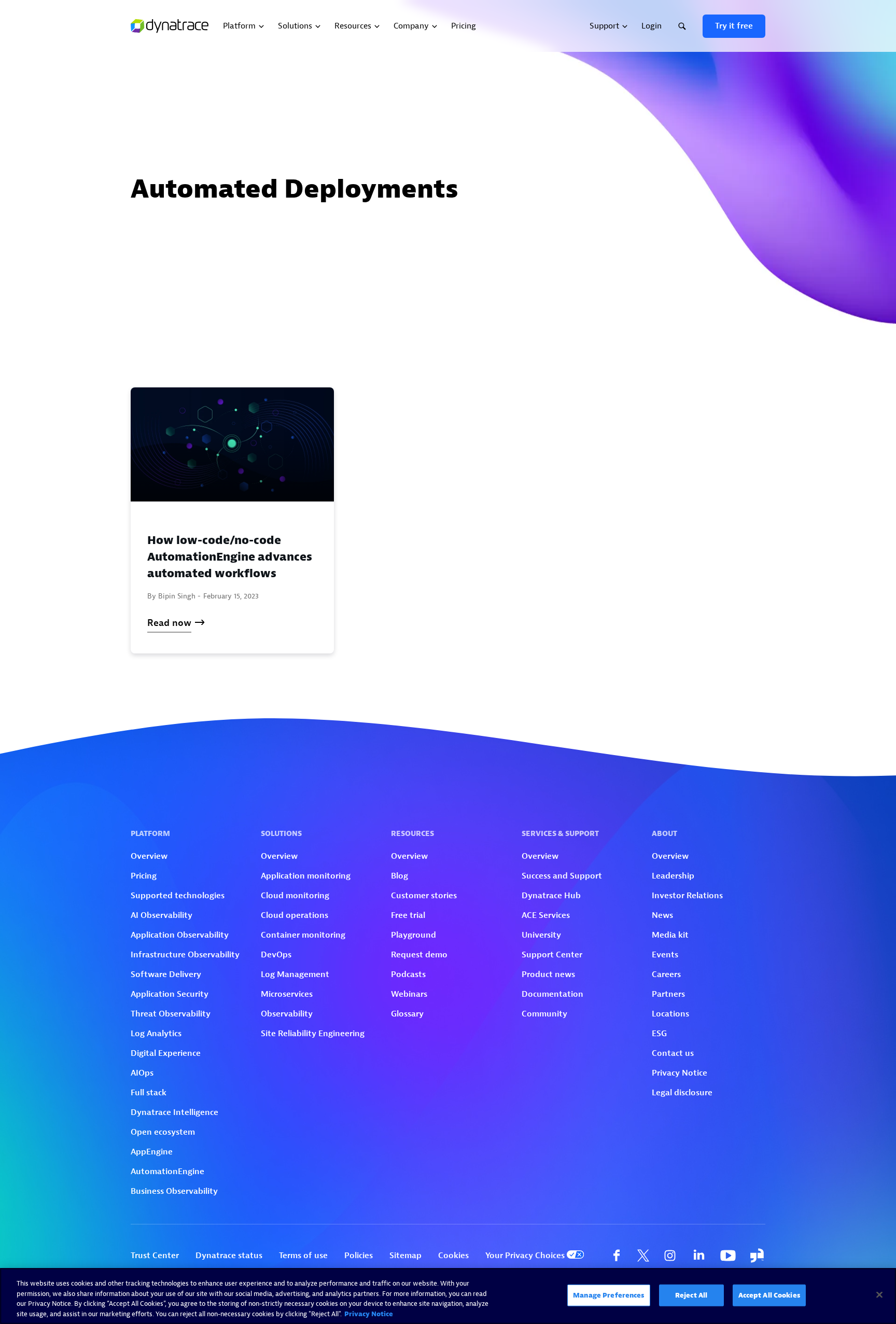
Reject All (691, 1295)
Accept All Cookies (769, 1295)
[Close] (879, 1294)
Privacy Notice (368, 1313)
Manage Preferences (608, 1295)
